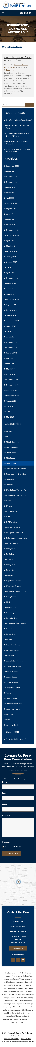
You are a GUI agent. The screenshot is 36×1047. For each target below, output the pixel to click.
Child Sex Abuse (12, 447)
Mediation (10, 602)
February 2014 (11, 310)
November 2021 (12, 182)
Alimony (9, 431)
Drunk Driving (11, 511)
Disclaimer (6, 842)
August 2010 (11, 401)
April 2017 (10, 273)
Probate (9, 639)
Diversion (9, 501)
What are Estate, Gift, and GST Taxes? (17, 126)
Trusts (8, 693)
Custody (9, 485)
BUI (7, 436)
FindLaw (31, 1042)
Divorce (9, 506)
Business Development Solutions (14, 1042)
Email (4, 793)
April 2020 (10, 198)
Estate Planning (12, 543)
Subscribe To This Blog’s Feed (17, 739)
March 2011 (10, 369)
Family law (10, 554)
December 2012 (12, 342)
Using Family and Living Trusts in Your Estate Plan (18, 150)
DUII (8, 517)
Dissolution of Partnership (16, 490)
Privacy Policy (26, 1039)
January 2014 (11, 315)
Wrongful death (12, 725)
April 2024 (10, 171)
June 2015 (10, 289)
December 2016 (12, 278)
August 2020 (11, 187)
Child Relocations (12, 442)
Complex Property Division (16, 469)
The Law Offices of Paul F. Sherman (20, 1033)
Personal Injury (11, 634)
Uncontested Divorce (14, 703)
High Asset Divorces (14, 581)
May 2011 (10, 358)
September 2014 (12, 299)
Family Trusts (11, 565)
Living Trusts (11, 597)
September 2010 (12, 395)
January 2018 (11, 257)
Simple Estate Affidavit (14, 661)
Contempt (10, 479)
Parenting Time (12, 618)
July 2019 (9, 214)
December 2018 (12, 230)
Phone (4, 804)
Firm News (10, 575)
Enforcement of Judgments (16, 538)
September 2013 (12, 321)
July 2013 (9, 331)
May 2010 (10, 417)
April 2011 (10, 363)
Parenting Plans (12, 613)
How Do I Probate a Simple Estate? (19, 120)
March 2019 (10, 225)
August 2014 (11, 305)
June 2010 (10, 412)
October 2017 (11, 262)
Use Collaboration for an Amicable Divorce (17, 59)
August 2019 (11, 209)
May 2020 (10, 193)
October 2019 (11, 203)
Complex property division (16, 474)
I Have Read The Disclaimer (14, 847)
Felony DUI (10, 570)
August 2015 (11, 283)
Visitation (9, 714)
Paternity (9, 629)
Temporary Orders (13, 687)
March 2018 (10, 246)
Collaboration (9, 70)
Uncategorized (11, 698)
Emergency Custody (13, 527)
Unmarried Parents (13, 709)
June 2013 (10, 337)
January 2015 (11, 294)
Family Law (10, 549)
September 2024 (12, 166)
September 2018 (12, 235)
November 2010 (12, 385)
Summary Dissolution (14, 682)
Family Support (11, 559)
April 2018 (10, 241)
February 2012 (11, 353)
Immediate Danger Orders (16, 591)
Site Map (16, 1039)
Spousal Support (12, 671)
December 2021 (12, 177)
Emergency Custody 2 (14, 533)
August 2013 (11, 326)
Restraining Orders (13, 650)
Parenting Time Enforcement (17, 623)
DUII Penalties (11, 522)
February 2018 (11, 251)
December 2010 (12, 379)
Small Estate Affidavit (14, 666)
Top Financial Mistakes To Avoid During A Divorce (18, 134)
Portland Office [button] (18, 948)
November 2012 (12, 347)
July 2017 (9, 267)
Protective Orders (13, 645)
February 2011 (11, 374)
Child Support (11, 453)
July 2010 (9, 406)
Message (6, 815)
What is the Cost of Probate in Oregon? (17, 142)
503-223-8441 (26, 13)
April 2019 (10, 219)
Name (4, 782)
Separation (10, 655)
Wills (8, 720)
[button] (2, 13)
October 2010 (11, 390)
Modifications (11, 607)
